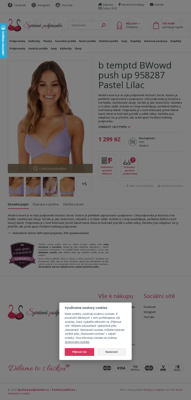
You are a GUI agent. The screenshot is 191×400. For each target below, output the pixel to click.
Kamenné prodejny (132, 4)
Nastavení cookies (19, 393)
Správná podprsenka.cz (33, 389)
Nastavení (111, 351)
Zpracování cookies (77, 341)
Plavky (47, 41)
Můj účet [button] (132, 25)
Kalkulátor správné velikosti (107, 170)
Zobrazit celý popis (112, 127)
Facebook (19, 5)
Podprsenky (17, 41)
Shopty (147, 389)
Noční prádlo (87, 41)
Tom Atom (176, 389)
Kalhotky (34, 41)
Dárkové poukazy (155, 41)
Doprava (108, 4)
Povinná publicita (63, 389)
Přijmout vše (79, 351)
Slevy (78, 48)
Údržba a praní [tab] (73, 204)
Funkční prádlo (108, 41)
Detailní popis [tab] (18, 204)
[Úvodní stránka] (35, 24)
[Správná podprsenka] (40, 311)
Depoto (160, 389)
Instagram (43, 5)
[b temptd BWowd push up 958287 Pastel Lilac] (50, 116)
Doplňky (135, 41)
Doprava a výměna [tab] (46, 204)
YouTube (67, 5)
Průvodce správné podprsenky (130, 170)
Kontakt (159, 4)
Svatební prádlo (65, 41)
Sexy (124, 41)
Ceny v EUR (110, 8)
